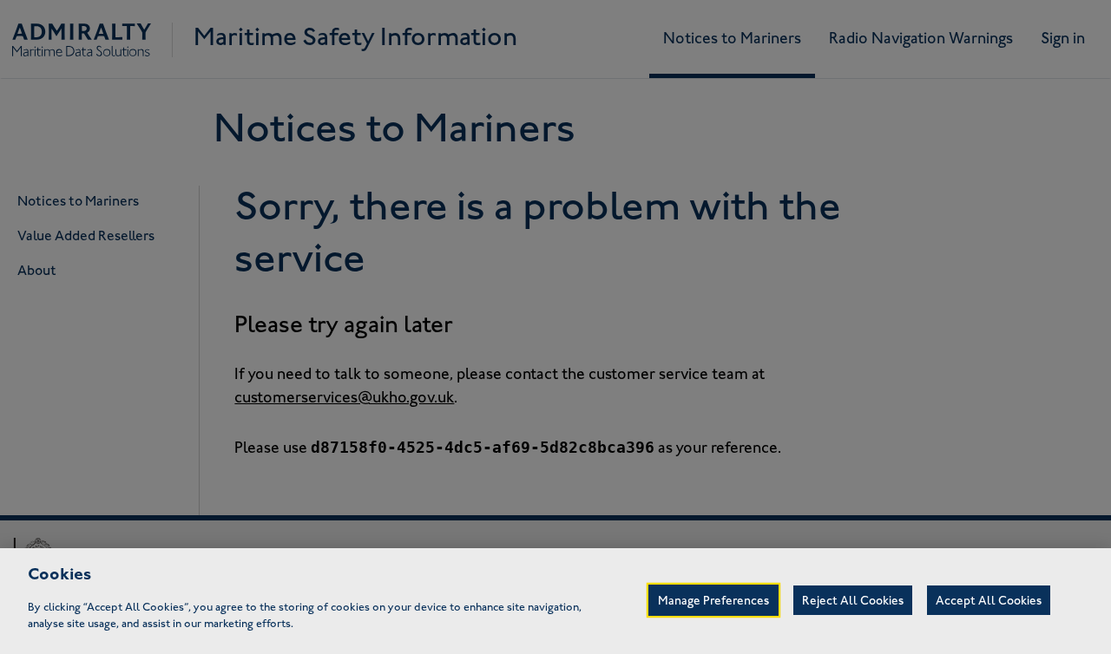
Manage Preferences (713, 602)
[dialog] (555, 601)
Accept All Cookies (989, 602)
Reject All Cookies (853, 602)
